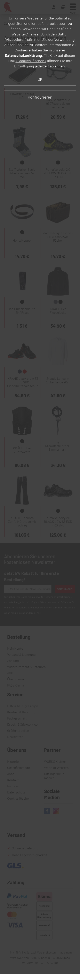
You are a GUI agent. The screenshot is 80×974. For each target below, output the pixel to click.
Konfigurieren (40, 96)
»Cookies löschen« (31, 60)
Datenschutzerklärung (23, 55)
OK (40, 79)
